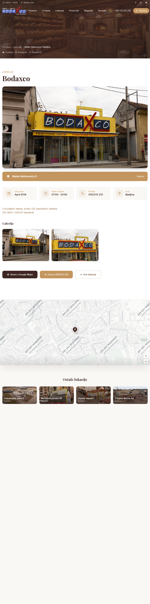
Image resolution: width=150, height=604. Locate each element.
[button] (75, 330)
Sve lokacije (89, 274)
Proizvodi (74, 10)
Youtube (9, 52)
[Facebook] (135, 2)
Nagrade (88, 10)
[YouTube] (146, 2)
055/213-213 (95, 194)
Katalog (143, 10)
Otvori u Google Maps (21, 274)
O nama (46, 10)
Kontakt (102, 10)
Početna (32, 10)
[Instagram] (140, 2)
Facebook (37, 52)
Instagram (22, 52)
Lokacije (59, 10)
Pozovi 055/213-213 (58, 274)
